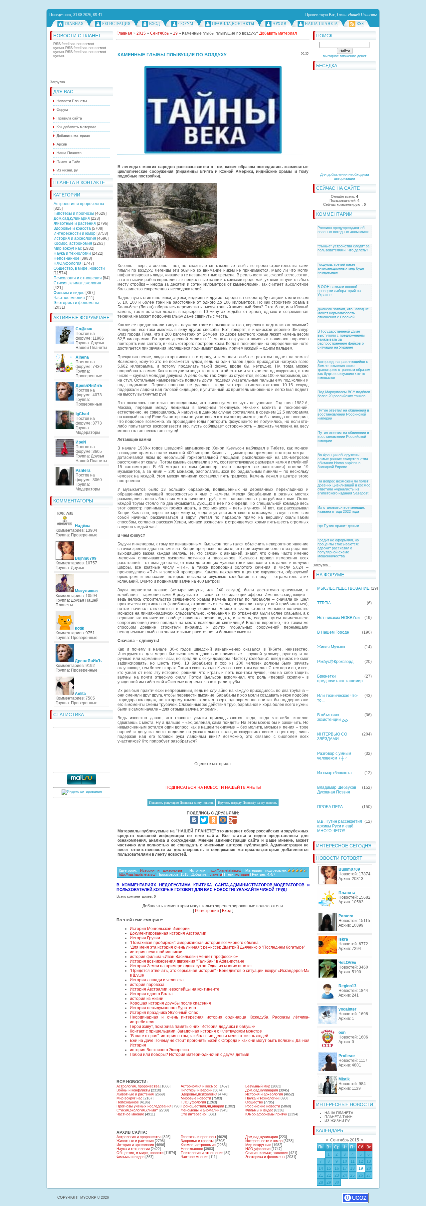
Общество (254, 1102)
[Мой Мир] (223, 820)
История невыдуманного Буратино (163, 1008)
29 (328, 1182)
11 (352, 1161)
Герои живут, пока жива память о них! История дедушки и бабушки (193, 1026)
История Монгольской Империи (160, 928)
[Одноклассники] (213, 820)
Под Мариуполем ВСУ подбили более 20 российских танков (344, 394)
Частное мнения (69, 297)
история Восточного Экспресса (159, 1050)
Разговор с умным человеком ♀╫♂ (334, 755)
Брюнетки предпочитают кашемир (340, 678)
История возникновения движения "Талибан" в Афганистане (187, 961)
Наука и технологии (72, 253)
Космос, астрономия (73, 243)
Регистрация (116, 23)
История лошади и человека (157, 980)
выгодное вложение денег (344, 56)
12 (360, 1161)
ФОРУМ (185, 23)
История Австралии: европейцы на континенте (174, 989)
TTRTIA (324, 603)
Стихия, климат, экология (77, 283)
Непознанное (67, 258)
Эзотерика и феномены (76, 302)
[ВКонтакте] (194, 820)
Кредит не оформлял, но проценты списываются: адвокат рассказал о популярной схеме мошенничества (338, 548)
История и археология (75, 238)
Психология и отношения (78, 278)
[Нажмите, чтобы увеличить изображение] (213, 109)
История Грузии (145, 938)
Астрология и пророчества (79, 203)
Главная (74, 23)
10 (344, 1161)
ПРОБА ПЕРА (330, 806)
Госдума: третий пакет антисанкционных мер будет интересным (342, 268)
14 (321, 1168)
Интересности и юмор (75, 233)
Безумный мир (257, 1086)
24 (344, 1175)
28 (321, 1182)
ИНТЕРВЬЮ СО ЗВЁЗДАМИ (332, 736)
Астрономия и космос (199, 1086)
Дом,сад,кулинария (72, 218)
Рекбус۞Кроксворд (335, 661)
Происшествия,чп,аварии (202, 1106)
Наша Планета (321, 23)
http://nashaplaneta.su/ (137, 874)
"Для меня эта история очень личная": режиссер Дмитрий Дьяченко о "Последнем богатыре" (217, 947)
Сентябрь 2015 (344, 1140)
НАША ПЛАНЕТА (338, 1113)
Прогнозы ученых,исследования (143, 1106)
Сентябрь (159, 33)
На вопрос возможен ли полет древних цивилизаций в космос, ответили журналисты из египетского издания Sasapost (344, 487)
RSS (360, 23)
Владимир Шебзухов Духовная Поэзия (336, 789)
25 (352, 1175)
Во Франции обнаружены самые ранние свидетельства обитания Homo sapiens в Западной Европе (343, 461)
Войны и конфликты (133, 1090)
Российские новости (262, 1106)
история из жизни (146, 998)
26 (360, 1175)
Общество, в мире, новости (79, 268)
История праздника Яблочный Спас (164, 1012)
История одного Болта (151, 994)
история (242, 874)
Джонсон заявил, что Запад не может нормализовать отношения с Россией (343, 313)
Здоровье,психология (199, 1094)
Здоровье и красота (72, 228)
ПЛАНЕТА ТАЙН (338, 1117)
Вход (154, 23)
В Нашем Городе (333, 632)
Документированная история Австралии (168, 933)
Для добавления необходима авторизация (344, 176)
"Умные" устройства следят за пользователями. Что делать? (343, 248)
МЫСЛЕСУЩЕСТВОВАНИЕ (343, 588)
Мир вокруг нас (68, 248)
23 (336, 1175)
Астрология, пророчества (137, 1086)
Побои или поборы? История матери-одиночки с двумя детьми (189, 1054)
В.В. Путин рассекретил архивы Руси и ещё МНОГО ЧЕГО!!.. (339, 826)
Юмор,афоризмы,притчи (266, 1114)
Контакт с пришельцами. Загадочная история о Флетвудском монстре (196, 1031)
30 (336, 1182)
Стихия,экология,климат (137, 1110)
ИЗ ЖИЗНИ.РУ (337, 1121)
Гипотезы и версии (196, 1090)
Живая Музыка (331, 647)
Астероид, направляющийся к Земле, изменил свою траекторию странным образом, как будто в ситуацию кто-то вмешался (344, 370)
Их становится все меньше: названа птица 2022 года (341, 509)
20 (368, 1168)
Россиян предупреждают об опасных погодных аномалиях (343, 230)
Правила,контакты (233, 23)
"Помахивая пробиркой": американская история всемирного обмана (194, 942)
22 (328, 1175)
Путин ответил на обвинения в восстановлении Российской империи (343, 414)
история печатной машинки (156, 952)
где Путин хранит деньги (338, 526)
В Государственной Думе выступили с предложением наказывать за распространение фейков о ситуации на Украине (341, 339)
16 (336, 1168)
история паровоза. (147, 984)
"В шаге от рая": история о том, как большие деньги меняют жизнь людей (199, 1036)
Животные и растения (75, 223)
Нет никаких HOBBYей (338, 617)
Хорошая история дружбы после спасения (170, 1003)
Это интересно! (194, 1114)
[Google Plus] (233, 820)
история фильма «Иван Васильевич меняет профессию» (184, 956)
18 (352, 1168)
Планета (215, 874)
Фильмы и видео (69, 292)
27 (368, 1175)
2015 (141, 33)
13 (368, 1161)
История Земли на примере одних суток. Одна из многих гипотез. (192, 966)
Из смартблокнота (334, 772)
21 (321, 1175)
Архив (279, 23)
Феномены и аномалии (200, 1110)
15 (328, 1168)
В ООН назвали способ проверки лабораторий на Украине (339, 291)
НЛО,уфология (68, 263)
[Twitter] (204, 820)
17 (344, 1168)
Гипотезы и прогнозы (74, 213)
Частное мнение (130, 1114)
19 (360, 1168)
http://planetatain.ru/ (225, 870)
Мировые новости (196, 1098)
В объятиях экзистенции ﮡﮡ (332, 717)
